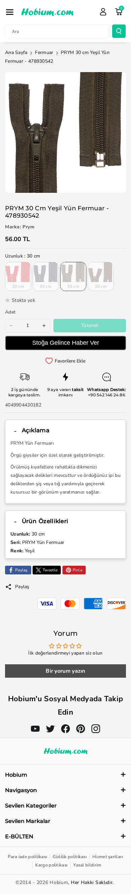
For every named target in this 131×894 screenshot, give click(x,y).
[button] (9, 12)
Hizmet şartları (107, 857)
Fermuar (44, 52)
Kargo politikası (51, 865)
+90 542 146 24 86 (106, 394)
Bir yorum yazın (65, 671)
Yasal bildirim (87, 865)
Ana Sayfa (16, 52)
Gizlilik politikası (70, 857)
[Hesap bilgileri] (103, 11)
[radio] (18, 276)
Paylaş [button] (22, 586)
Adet (10, 312)
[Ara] (119, 31)
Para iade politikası (27, 857)
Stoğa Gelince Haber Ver (65, 342)
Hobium (59, 882)
